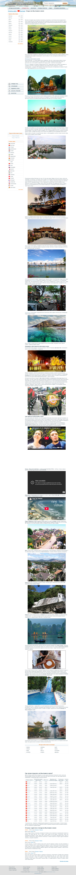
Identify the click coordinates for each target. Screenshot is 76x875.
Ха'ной (28, 812)
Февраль (43, 747)
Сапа (28, 801)
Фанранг (29, 806)
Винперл (29, 781)
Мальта (12, 169)
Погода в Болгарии (12, 868)
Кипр (11, 161)
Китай (11, 163)
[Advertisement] (46, 15)
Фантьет (28, 808)
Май (42, 748)
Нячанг (28, 799)
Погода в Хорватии (55, 868)
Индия (11, 154)
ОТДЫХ (50, 8)
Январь (28, 747)
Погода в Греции (26, 868)
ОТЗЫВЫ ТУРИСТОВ (42, 8)
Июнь (56, 748)
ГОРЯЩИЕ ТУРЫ (25, 8)
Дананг (26, 245)
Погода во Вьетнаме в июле (32, 58)
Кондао (28, 796)
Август (42, 750)
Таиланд (12, 174)
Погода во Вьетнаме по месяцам (47, 744)
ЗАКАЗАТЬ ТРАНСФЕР (15, 90)
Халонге (27, 64)
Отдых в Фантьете (15, 137)
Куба (12, 165)
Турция (12, 178)
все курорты (20, 43)
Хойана (47, 180)
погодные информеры (34, 871)
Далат (28, 785)
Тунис (11, 176)
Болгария (13, 143)
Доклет (28, 789)
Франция (12, 180)
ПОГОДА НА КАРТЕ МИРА (14, 8)
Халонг (28, 815)
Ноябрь (42, 752)
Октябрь (28, 752)
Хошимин (29, 819)
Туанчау (28, 803)
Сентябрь (57, 750)
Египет (12, 150)
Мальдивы (12, 167)
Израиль (12, 152)
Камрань (29, 790)
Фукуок (28, 810)
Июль (27, 750)
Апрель (28, 748)
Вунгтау (28, 783)
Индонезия (12, 156)
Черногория (13, 183)
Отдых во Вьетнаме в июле (15, 133)
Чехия (11, 185)
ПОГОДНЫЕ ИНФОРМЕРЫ (59, 8)
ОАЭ (11, 172)
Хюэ (29, 216)
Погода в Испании (40, 868)
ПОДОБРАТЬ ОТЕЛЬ (15, 88)
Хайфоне (27, 95)
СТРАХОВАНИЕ (14, 86)
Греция (12, 147)
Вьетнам (22, 11)
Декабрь (57, 752)
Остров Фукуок (28, 312)
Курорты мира (12, 11)
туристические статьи (51, 871)
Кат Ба (28, 792)
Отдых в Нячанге (15, 135)
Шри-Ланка (13, 187)
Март (56, 747)
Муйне (28, 797)
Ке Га (28, 794)
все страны (21, 189)
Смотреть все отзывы (64, 861)
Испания (12, 158)
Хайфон (28, 813)
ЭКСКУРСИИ (33, 8)
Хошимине (34, 280)
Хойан (28, 817)
